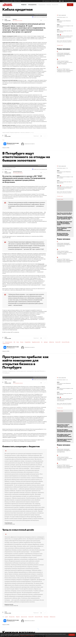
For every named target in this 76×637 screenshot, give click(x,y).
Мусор (18, 342)
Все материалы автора (17, 20)
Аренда (6, 616)
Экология (21, 342)
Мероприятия (42, 4)
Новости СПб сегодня (65, 342)
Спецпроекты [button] (32, 4)
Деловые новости (24, 616)
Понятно (72, 634)
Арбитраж (46, 342)
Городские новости (6, 343)
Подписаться (47, 1)
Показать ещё (60, 45)
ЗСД (14, 342)
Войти (70, 4)
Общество (18, 616)
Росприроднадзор (27, 342)
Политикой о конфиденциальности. (27, 635)
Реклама (48, 4)
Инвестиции (46, 616)
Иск (41, 342)
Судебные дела (51, 342)
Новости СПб (57, 342)
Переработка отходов (36, 342)
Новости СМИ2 (5, 147)
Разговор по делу (12, 616)
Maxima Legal (41, 263)
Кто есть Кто (55, 4)
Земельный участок (8, 342)
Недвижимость (52, 616)
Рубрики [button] (24, 4)
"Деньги (32, 37)
